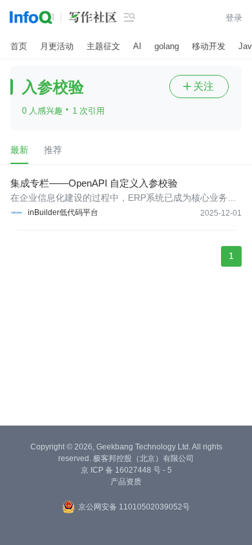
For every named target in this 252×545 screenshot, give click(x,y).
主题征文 (103, 46)
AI (137, 46)
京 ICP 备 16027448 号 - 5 (126, 470)
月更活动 (57, 46)
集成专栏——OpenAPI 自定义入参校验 (94, 183)
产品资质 (126, 481)
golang (166, 46)
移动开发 (209, 46)
